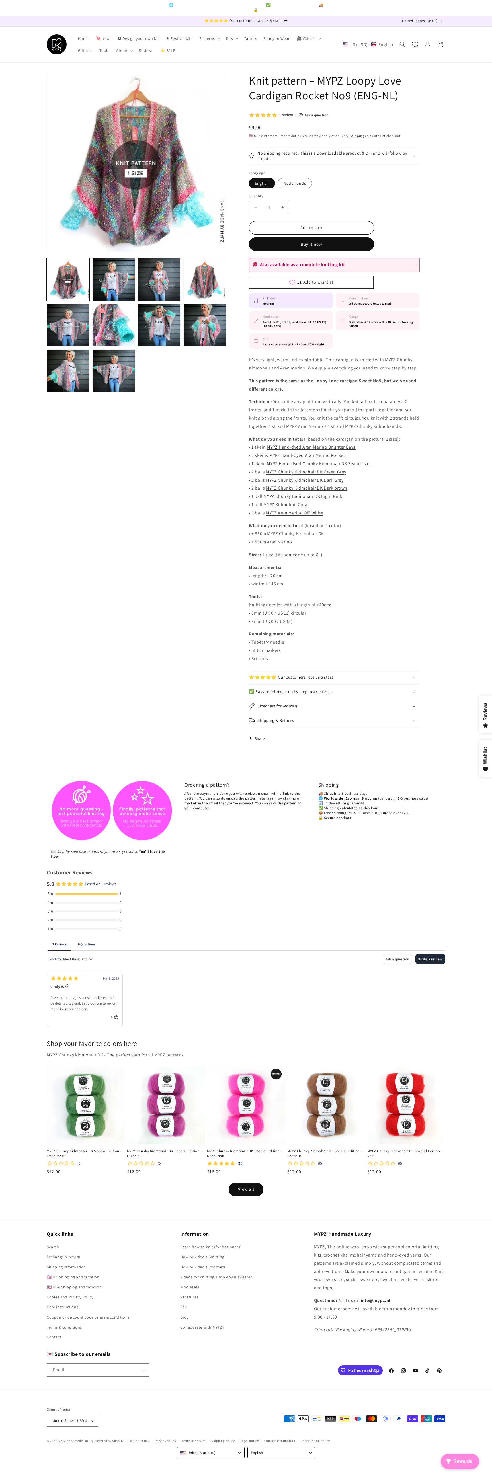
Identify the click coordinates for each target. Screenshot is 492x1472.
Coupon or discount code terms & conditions (88, 1317)
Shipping (357, 136)
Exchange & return (63, 1256)
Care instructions (62, 1306)
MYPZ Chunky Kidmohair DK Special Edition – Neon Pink (244, 1153)
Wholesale (189, 1287)
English (262, 183)
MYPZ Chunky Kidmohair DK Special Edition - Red (404, 1153)
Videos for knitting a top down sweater (216, 1277)
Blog (184, 1317)
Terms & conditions (64, 1327)
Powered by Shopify (109, 1441)
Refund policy (139, 1441)
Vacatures (189, 1296)
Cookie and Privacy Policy (70, 1296)
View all (246, 1189)
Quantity (256, 196)
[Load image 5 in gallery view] (68, 325)
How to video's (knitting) (203, 1256)
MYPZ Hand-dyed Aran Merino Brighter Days (311, 447)
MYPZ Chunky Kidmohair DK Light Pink (302, 496)
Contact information (279, 1441)
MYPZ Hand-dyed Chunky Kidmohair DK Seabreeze (318, 464)
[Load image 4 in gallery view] (204, 279)
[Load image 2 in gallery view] (113, 279)
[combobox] (211, 1452)
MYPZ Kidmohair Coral (286, 505)
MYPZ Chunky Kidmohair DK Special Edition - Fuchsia (164, 1153)
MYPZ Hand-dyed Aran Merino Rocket (307, 455)
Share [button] (260, 738)
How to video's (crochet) (202, 1267)
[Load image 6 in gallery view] (113, 325)
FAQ (183, 1306)
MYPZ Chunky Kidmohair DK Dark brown (306, 488)
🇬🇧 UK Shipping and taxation (73, 1277)
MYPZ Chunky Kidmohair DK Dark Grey (304, 480)
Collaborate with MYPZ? (202, 1327)
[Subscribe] (142, 1370)
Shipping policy (223, 1441)
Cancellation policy (315, 1441)
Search (53, 1246)
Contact (54, 1337)
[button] (209, 38)
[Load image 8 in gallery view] (204, 325)
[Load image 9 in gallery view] (68, 370)
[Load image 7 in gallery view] (159, 325)
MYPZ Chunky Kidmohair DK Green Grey (306, 472)
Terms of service (194, 1441)
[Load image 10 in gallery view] (113, 370)
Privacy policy (165, 1441)
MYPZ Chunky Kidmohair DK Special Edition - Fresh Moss (84, 1153)
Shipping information (66, 1267)
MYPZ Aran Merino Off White (294, 513)
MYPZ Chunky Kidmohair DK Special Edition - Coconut (324, 1153)
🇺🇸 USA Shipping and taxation (74, 1287)
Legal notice (249, 1441)
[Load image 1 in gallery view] (68, 279)
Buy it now (311, 244)
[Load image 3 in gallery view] (159, 279)
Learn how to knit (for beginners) (210, 1246)
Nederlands (295, 183)
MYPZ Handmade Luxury (76, 1441)
